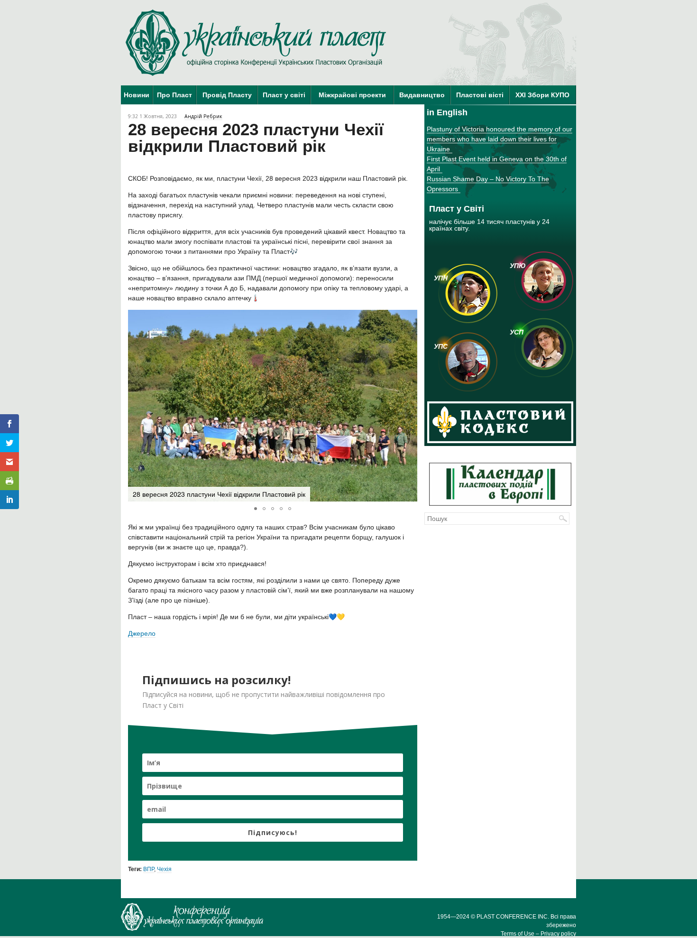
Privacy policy (558, 933)
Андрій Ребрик (203, 116)
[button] (408, 405)
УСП (516, 332)
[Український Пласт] (256, 42)
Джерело (142, 633)
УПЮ (518, 265)
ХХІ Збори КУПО (542, 95)
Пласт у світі (284, 95)
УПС (441, 346)
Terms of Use (517, 933)
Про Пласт (174, 95)
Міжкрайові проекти (352, 95)
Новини (136, 95)
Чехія (164, 869)
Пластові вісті (480, 95)
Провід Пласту (227, 95)
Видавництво (422, 95)
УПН (441, 278)
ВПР (148, 869)
